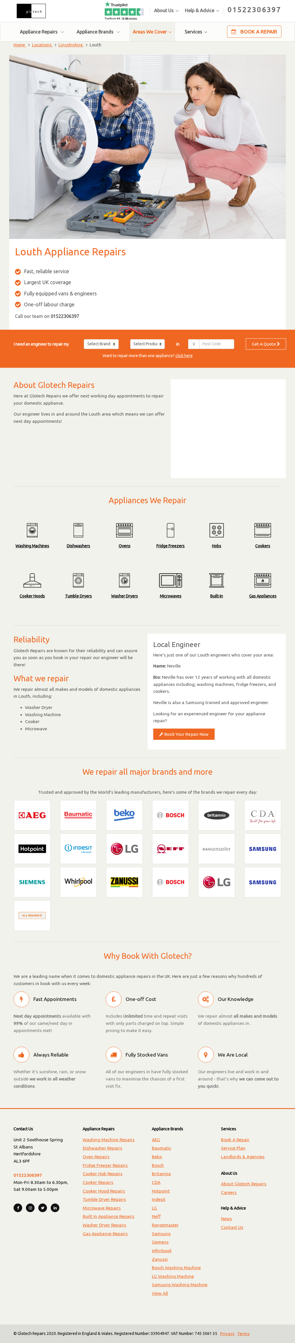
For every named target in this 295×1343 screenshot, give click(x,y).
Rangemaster (165, 1225)
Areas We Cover (150, 31)
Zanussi (160, 1259)
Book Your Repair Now (186, 734)
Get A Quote (264, 344)
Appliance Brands (96, 31)
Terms (243, 1333)
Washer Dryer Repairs (104, 1225)
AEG (156, 1139)
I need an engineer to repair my (41, 344)
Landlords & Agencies (242, 1156)
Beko (157, 1156)
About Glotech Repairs (243, 1183)
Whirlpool (161, 1250)
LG (154, 1208)
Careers (229, 1192)
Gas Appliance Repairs (105, 1233)
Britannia (161, 1173)
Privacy (227, 1333)
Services (193, 31)
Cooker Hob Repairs (102, 1173)
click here (184, 355)
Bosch (158, 1165)
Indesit (158, 1199)
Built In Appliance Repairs (108, 1216)
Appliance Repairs (39, 31)
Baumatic (161, 1148)
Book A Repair (258, 31)
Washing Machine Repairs (109, 1139)
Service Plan (233, 1148)
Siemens (160, 1242)
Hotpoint (161, 1191)
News (226, 1218)
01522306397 (254, 9)
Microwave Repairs (102, 1208)
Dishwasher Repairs (102, 1148)
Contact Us (232, 1227)
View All (160, 1293)
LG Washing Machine (173, 1276)
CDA (156, 1182)
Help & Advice (199, 10)
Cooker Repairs (98, 1182)
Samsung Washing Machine (179, 1284)
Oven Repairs (96, 1156)
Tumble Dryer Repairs (104, 1199)
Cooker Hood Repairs (104, 1191)
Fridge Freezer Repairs (105, 1165)
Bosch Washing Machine (176, 1267)
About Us (164, 10)
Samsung (161, 1233)
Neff (156, 1216)
